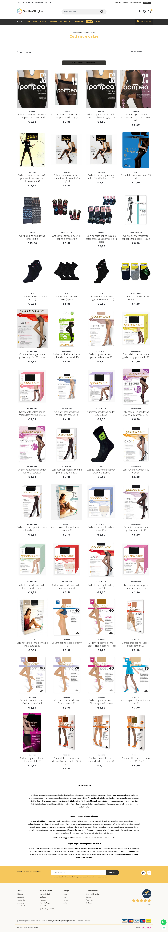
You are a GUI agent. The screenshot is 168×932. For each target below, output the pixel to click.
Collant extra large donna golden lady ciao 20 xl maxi (32, 356)
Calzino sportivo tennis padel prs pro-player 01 (101, 471)
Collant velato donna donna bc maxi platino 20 (32, 644)
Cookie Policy (33, 928)
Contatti (125, 3)
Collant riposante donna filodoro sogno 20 (66, 702)
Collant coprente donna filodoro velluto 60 (32, 759)
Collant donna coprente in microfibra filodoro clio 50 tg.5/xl (66, 178)
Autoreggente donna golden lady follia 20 (101, 413)
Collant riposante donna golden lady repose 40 (66, 413)
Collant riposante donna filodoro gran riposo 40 (101, 702)
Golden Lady (32, 351)
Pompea (32, 111)
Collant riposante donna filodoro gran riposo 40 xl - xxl (101, 644)
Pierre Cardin (66, 233)
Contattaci (89, 903)
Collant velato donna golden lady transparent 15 (136, 586)
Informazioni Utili (45, 894)
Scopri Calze (136, 293)
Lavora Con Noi (21, 906)
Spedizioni (43, 897)
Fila (32, 293)
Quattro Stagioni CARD (47, 909)
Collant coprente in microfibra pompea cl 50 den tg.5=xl (32, 116)
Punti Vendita (21, 900)
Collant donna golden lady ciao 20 (101, 586)
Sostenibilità (20, 897)
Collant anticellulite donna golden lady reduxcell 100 (66, 356)
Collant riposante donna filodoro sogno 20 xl (32, 702)
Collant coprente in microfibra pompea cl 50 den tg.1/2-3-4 (101, 116)
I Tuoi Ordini (89, 900)
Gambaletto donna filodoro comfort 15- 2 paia (136, 759)
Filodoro (32, 172)
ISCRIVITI (112, 872)
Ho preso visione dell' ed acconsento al (80, 877)
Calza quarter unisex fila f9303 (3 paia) (32, 298)
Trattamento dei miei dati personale (97, 877)
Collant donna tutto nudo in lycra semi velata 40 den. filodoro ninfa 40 (32, 178)
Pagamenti (43, 900)
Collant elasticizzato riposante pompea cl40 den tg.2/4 (66, 116)
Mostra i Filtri (25, 52)
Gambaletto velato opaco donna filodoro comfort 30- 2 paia (66, 761)
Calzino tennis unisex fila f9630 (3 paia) (66, 298)
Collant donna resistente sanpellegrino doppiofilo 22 (136, 237)
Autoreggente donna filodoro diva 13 (136, 702)
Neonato (65, 900)
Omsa (136, 172)
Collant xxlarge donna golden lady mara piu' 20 (66, 586)
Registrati (89, 897)
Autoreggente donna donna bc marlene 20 (66, 529)
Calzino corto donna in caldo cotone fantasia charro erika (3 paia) (101, 239)
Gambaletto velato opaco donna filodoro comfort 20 (101, 759)
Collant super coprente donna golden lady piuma (32, 529)
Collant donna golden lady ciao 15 (136, 471)
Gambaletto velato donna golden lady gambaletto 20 (135, 356)
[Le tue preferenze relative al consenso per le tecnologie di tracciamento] (164, 928)
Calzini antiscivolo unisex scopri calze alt (136, 298)
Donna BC (66, 524)
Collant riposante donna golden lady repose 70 (101, 356)
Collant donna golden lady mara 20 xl (101, 529)
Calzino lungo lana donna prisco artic (32, 237)
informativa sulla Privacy (71, 877)
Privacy (19, 909)
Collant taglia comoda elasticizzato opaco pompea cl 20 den (136, 117)
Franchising (20, 903)
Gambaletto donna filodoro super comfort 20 (136, 644)
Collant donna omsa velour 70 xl (136, 176)
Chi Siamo (118, 3)
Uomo (65, 897)
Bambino (65, 903)
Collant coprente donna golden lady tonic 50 (136, 529)
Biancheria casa (67, 906)
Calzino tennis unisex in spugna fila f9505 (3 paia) (101, 298)
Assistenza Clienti (135, 3)
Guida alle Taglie (45, 903)
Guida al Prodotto (45, 906)
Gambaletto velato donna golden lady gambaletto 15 (32, 413)
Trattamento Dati (22, 928)
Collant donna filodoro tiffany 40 (67, 644)
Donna (65, 894)
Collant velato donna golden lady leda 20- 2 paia (32, 586)
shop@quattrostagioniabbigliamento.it (61, 921)
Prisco (32, 233)
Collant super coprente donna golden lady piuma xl (67, 471)
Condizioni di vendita (92, 894)
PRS (101, 467)
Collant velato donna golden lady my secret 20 (32, 471)
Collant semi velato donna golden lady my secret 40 (136, 413)
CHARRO (101, 233)
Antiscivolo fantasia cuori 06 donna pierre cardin (66, 237)
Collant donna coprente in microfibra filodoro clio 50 (101, 176)
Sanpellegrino (136, 233)
